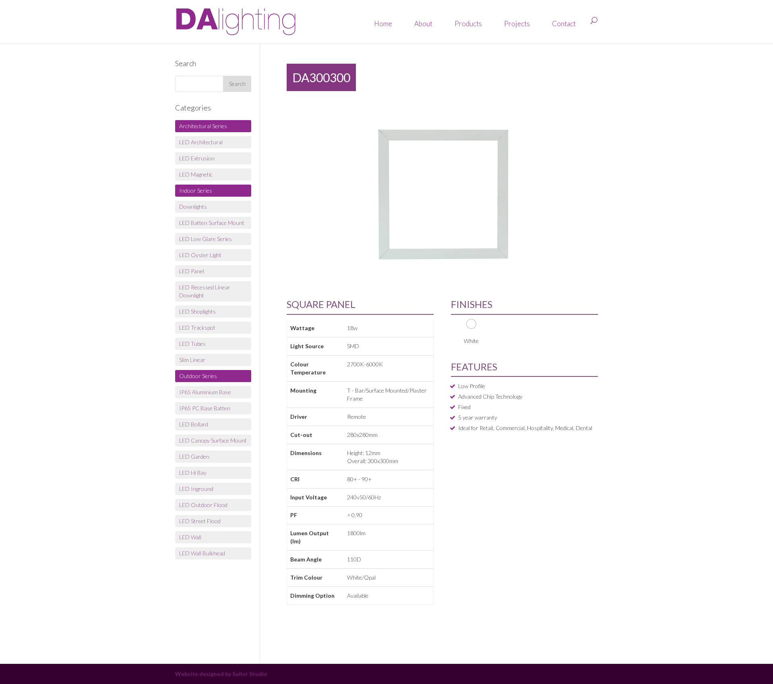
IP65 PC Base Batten (204, 408)
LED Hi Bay (193, 472)
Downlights (193, 206)
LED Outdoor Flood (203, 504)
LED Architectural (201, 142)
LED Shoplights (197, 311)
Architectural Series (203, 126)
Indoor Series (195, 190)
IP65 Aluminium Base (205, 392)
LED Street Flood (200, 521)
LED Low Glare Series (205, 238)
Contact (564, 23)
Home (383, 23)
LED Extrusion (197, 158)
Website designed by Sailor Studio (221, 673)
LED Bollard (193, 424)
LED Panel (191, 271)
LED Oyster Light (200, 255)
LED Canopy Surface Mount (213, 440)
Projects (517, 23)
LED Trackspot (197, 327)
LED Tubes (192, 343)
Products (468, 23)
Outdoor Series (198, 375)
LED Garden (194, 456)
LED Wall (190, 537)
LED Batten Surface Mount (211, 222)
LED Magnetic (196, 174)
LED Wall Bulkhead (202, 553)
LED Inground (196, 488)
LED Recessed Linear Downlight (204, 291)
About (423, 23)
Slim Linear (192, 359)
